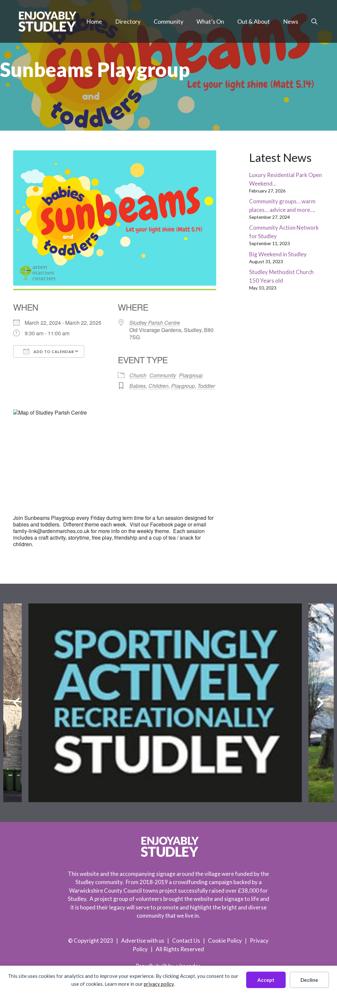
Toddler (206, 386)
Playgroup (191, 375)
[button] (314, 21)
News (290, 21)
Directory (128, 21)
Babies (137, 386)
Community (168, 21)
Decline (309, 980)
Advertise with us (142, 940)
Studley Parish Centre (154, 322)
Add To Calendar (53, 351)
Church (137, 375)
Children (158, 386)
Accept (265, 980)
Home (94, 21)
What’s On (210, 21)
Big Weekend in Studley (278, 254)
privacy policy (159, 984)
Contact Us (186, 940)
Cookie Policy (225, 940)
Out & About (253, 21)
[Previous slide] (17, 703)
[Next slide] (320, 703)
